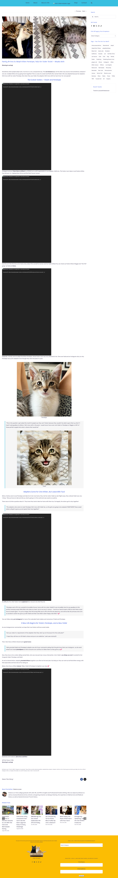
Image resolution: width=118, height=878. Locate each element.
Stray (99, 76)
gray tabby (75, 769)
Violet (31, 770)
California (59, 769)
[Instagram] (98, 26)
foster (93, 59)
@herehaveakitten (21, 756)
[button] (86, 3)
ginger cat (94, 62)
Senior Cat (99, 73)
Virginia (108, 78)
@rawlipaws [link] (20, 649)
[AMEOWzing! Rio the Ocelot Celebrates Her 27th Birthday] (37, 810)
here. (14, 266)
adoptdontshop (46, 769)
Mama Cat (94, 67)
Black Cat (94, 51)
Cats (100, 56)
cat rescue (94, 56)
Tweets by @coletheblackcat (101, 90)
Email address (81, 869)
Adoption (54, 769)
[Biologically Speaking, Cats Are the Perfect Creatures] (80, 810)
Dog (108, 56)
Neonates (94, 70)
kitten (7, 770)
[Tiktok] (101, 26)
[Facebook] (91, 26)
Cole (62, 769)
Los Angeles (11, 770)
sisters (28, 770)
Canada (100, 53)
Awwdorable (22, 769)
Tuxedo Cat (98, 78)
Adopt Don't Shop (96, 48)
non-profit (21, 770)
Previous (78, 11)
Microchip (108, 67)
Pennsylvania (108, 70)
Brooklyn (107, 51)
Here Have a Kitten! (81, 769)
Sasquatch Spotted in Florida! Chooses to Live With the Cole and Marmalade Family (7, 823)
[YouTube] (94, 26)
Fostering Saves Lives (108, 59)
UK (104, 78)
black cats (100, 51)
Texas (108, 76)
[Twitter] (96, 26)
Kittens (102, 65)
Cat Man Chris (111, 53)
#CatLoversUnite (31, 769)
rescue (93, 73)
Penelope (25, 770)
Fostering (65, 769)
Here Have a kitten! (19, 171)
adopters (50, 769)
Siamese (94, 76)
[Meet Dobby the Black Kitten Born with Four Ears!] (66, 810)
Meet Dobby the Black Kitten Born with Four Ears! (66, 818)
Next (83, 11)
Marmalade (16, 770)
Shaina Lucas (5, 769)
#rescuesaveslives (96, 45)
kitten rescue (95, 65)
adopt (112, 45)
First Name (81, 862)
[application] (26, 126)
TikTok (113, 76)
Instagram (4, 770)
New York (100, 70)
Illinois (100, 62)
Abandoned (106, 45)
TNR (93, 78)
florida (112, 56)
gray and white (70, 769)
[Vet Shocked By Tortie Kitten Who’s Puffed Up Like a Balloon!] (51, 810)
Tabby (103, 76)
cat (105, 53)
